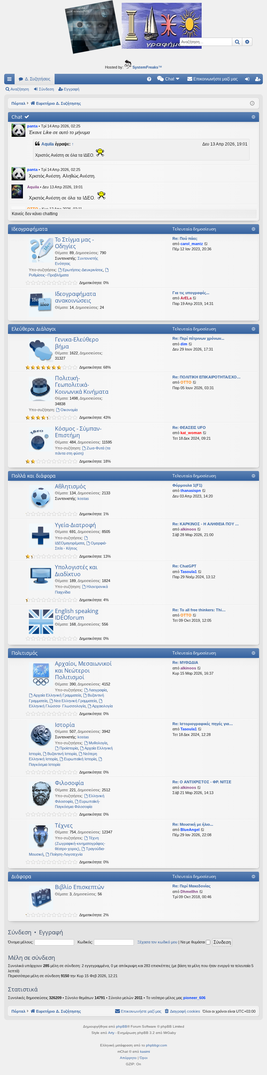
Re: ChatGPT (184, 566)
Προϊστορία (68, 748)
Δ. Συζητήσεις (37, 79)
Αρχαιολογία (102, 706)
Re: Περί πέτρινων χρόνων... (198, 338)
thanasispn (190, 490)
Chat (16, 116)
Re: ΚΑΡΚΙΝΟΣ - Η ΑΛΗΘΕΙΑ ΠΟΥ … (205, 524)
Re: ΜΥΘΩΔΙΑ (185, 662)
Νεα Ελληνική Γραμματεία (75, 701)
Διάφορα (21, 876)
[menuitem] (149, 79)
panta (32, 126)
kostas (83, 498)
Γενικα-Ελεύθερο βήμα (77, 343)
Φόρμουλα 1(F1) (187, 485)
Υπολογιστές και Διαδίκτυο (76, 570)
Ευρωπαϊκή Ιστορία (80, 759)
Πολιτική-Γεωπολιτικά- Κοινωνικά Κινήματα (81, 384)
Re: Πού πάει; (184, 238)
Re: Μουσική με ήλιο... (192, 824)
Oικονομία (69, 410)
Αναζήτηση (19, 89)
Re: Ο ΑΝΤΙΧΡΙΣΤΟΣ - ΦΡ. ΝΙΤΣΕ (201, 782)
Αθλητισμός (70, 486)
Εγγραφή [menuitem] (259, 80)
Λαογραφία (98, 690)
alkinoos (188, 529)
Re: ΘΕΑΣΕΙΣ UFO (189, 427)
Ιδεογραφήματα (29, 229)
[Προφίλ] (18, 130)
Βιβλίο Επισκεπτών (79, 887)
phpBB (121, 1026)
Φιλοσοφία (69, 783)
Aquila (47, 144)
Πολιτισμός (24, 653)
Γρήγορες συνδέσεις (11, 80)
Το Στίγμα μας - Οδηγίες (74, 243)
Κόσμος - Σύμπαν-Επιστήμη (78, 432)
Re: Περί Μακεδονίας (191, 886)
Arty (111, 1033)
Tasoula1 (188, 572)
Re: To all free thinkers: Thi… (199, 610)
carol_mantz (191, 244)
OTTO (186, 382)
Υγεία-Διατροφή (75, 525)
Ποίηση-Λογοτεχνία (66, 854)
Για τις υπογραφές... (190, 293)
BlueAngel (190, 829)
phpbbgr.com (156, 1045)
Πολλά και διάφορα (33, 475)
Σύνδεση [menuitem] (248, 80)
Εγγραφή (71, 89)
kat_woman (191, 433)
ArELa (186, 298)
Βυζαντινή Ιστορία (61, 754)
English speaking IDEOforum (76, 614)
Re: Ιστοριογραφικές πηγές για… (202, 724)
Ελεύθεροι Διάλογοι (33, 328)
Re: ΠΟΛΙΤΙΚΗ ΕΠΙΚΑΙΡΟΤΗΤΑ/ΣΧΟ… (206, 377)
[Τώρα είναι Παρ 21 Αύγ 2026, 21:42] (252, 104)
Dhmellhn (189, 891)
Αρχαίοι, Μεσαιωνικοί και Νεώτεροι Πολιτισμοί (83, 670)
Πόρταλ (18, 103)
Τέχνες (64, 825)
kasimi (145, 1051)
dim (183, 344)
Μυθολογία (98, 743)
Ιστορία (65, 725)
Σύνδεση (46, 89)
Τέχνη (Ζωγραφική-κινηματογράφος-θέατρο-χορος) (80, 843)
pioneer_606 (194, 998)
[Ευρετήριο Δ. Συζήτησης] (133, 28)
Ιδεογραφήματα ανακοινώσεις (75, 297)
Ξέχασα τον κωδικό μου (157, 942)
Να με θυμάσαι (193, 942)
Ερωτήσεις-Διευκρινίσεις (83, 270)
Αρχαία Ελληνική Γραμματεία (57, 695)
